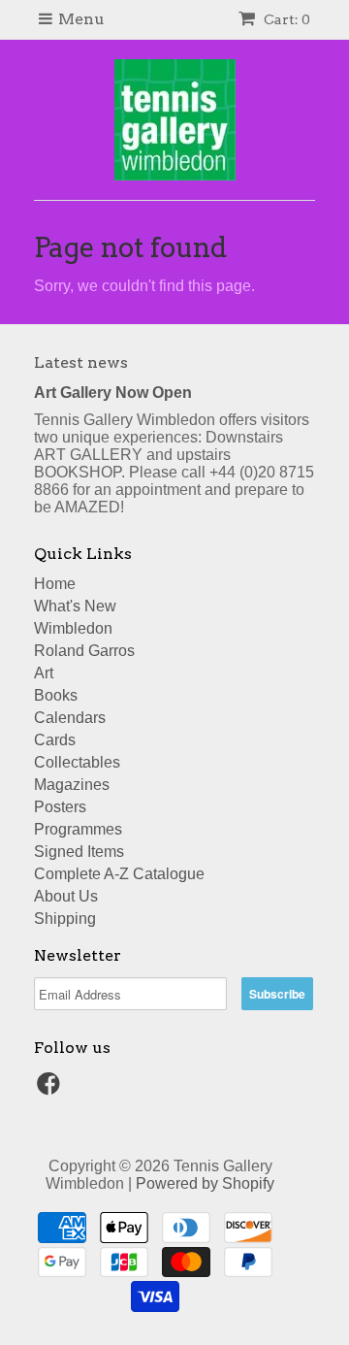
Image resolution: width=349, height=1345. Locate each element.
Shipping (65, 918)
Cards (55, 740)
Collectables (77, 762)
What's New (75, 606)
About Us (66, 896)
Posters (60, 807)
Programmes (78, 829)
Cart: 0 (285, 19)
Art (43, 673)
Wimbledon (73, 628)
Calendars (70, 717)
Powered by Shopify (205, 1183)
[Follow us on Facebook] (51, 1089)
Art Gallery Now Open (113, 392)
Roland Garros (84, 650)
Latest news (81, 362)
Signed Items (79, 851)
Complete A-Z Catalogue (119, 874)
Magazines (72, 784)
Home (55, 583)
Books (56, 695)
